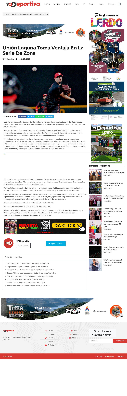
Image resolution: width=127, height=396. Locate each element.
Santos (57, 4)
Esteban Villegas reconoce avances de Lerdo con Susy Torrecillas (31, 273)
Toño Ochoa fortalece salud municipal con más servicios (28, 286)
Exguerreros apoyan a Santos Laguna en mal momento (27, 267)
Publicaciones (23, 245)
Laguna (67, 4)
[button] (5, 31)
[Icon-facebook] (3, 345)
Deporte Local (43, 14)
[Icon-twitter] (6, 345)
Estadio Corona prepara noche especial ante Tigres (26, 282)
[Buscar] (120, 4)
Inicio (47, 4)
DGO (91, 4)
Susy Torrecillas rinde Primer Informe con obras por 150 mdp (30, 276)
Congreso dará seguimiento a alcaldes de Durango (26, 279)
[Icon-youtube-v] (13, 345)
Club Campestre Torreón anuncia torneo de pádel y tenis (28, 263)
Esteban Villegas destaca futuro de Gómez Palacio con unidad (30, 270)
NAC (76, 4)
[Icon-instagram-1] (10, 345)
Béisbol (35, 14)
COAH (101, 4)
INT (83, 4)
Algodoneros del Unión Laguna (22, 14)
